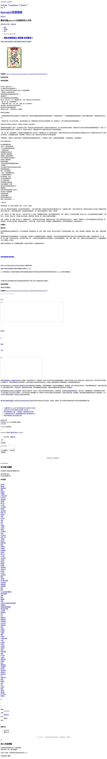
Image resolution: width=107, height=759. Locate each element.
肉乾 (2, 522)
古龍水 (2, 687)
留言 (16, 432)
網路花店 (3, 617)
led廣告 (3, 642)
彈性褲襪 (3, 651)
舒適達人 (11, 400)
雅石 (2, 588)
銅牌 (2, 634)
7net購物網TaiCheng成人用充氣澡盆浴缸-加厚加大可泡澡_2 (20, 408)
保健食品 (3, 567)
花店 (2, 616)
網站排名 (3, 612)
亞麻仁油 (3, 569)
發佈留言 (3, 452)
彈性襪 (2, 648)
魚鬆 (2, 344)
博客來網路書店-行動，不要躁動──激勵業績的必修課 (18, 412)
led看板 (3, 646)
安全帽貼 (3, 499)
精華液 (2, 681)
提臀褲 (2, 696)
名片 (5, 31)
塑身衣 (2, 331)
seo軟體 (3, 610)
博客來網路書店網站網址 (7, 256)
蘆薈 (2, 679)
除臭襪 (5, 380)
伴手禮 (2, 518)
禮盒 (2, 516)
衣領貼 (2, 484)
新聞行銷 (3, 677)
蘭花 (2, 590)
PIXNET (42, 737)
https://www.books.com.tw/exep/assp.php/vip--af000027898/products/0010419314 (26, 74)
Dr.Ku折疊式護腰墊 (6, 592)
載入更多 (3, 442)
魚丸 (2, 524)
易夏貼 (2, 501)
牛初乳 (2, 573)
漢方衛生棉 (24, 400)
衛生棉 (5, 400)
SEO (2, 614)
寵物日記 (12, 437)
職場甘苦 (13, 24)
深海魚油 (3, 575)
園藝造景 (3, 584)
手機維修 (3, 666)
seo (1, 675)
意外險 (2, 578)
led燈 (2, 640)
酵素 (2, 576)
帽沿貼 (2, 486)
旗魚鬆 (69, 390)
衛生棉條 (3, 670)
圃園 (2, 689)
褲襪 (2, 649)
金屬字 (2, 636)
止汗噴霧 (3, 507)
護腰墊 (2, 599)
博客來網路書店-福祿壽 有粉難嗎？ (18, 38)
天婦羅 (2, 526)
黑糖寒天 (3, 605)
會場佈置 (3, 621)
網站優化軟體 (4, 608)
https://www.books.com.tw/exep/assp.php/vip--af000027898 (16, 265)
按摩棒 (2, 661)
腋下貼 (2, 503)
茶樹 (2, 683)
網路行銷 (3, 674)
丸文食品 (15, 390)
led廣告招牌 (4, 638)
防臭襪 (2, 494)
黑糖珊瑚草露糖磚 (6, 607)
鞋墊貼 (2, 509)
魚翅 (2, 533)
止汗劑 (2, 505)
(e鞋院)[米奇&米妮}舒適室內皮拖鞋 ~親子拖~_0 (17, 410)
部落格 (6, 29)
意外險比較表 (4, 580)
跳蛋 (2, 663)
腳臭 (2, 490)
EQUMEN (3, 694)
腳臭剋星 (14, 380)
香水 (2, 685)
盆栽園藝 (3, 586)
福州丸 (2, 529)
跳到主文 (3, 16)
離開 (9, 755)
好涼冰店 (3, 497)
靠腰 (2, 595)
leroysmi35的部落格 (11, 12)
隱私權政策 (62, 737)
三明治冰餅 (4, 495)
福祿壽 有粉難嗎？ (6, 287)
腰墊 (2, 597)
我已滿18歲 (3, 755)
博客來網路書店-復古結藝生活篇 (13, 415)
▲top (2, 439)
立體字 (2, 633)
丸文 (2, 350)
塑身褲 (2, 692)
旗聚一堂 (3, 512)
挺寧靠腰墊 (4, 593)
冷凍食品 (3, 531)
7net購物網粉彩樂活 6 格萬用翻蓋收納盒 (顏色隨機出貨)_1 (20, 413)
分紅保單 (3, 582)
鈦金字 (2, 644)
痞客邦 (12, 432)
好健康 (2, 565)
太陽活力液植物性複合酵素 (8, 603)
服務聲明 (68, 737)
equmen (11, 385)
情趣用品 (3, 659)
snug (2, 299)
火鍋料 (2, 527)
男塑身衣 (22, 385)
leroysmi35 (3, 423)
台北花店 (3, 623)
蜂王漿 (2, 571)
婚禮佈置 (3, 619)
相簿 (5, 27)
